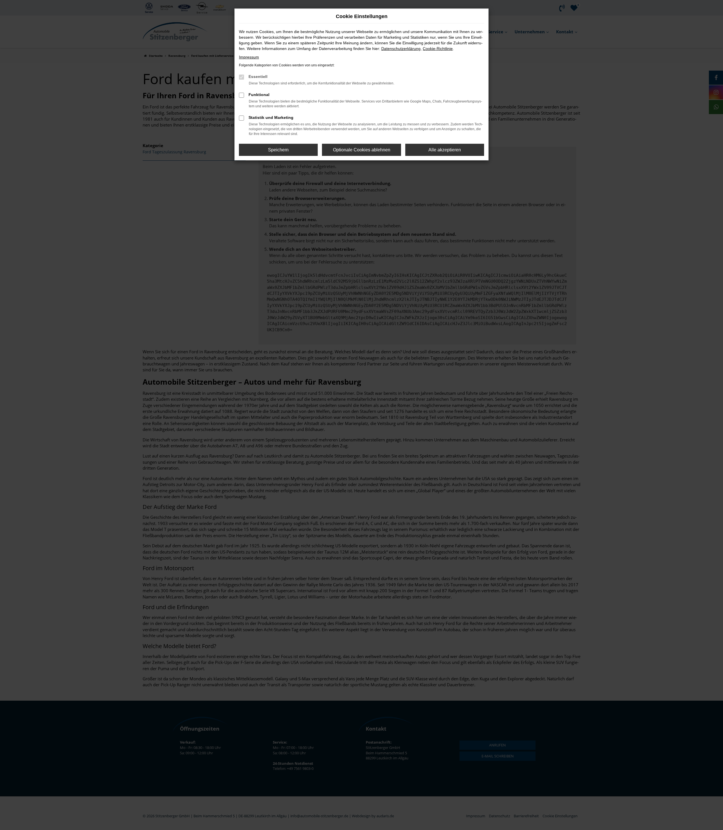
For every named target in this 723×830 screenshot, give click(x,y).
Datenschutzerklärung (401, 48)
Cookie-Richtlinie (438, 48)
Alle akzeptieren (444, 149)
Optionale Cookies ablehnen (361, 149)
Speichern (278, 149)
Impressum (249, 57)
